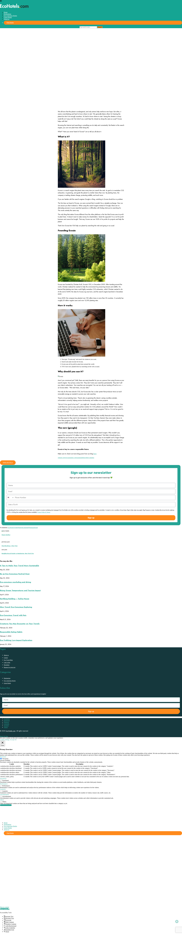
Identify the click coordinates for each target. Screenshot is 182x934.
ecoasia (68, 457)
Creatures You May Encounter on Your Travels (20, 623)
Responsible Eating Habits (11, 632)
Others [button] (2, 800)
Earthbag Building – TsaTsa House (14, 598)
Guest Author (6, 535)
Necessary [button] (3, 757)
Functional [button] (3, 778)
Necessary (5, 758)
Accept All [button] (13, 739)
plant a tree (73, 457)
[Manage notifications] (176, 921)
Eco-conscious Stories (10, 16)
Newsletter (6, 665)
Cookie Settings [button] (4, 739)
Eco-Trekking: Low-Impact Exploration (16, 640)
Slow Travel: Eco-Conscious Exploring (16, 607)
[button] (5, 909)
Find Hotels (10, 22)
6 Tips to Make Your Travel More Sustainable (19, 565)
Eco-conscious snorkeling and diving (15, 582)
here (95, 454)
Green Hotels (8, 17)
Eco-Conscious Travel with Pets (13, 615)
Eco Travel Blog (8, 660)
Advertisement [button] (4, 794)
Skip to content (4, 907)
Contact (6, 657)
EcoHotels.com (10, 731)
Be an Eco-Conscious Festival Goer (15, 574)
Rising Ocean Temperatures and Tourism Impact (20, 590)
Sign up (91, 518)
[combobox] (10, 497)
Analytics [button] (3, 789)
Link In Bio (7, 662)
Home (5, 12)
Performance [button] (4, 784)
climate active (62, 457)
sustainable (80, 457)
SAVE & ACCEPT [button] (6, 805)
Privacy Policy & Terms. (43, 512)
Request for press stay (9, 667)
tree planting (90, 457)
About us (6, 19)
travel (85, 457)
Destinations (7, 14)
